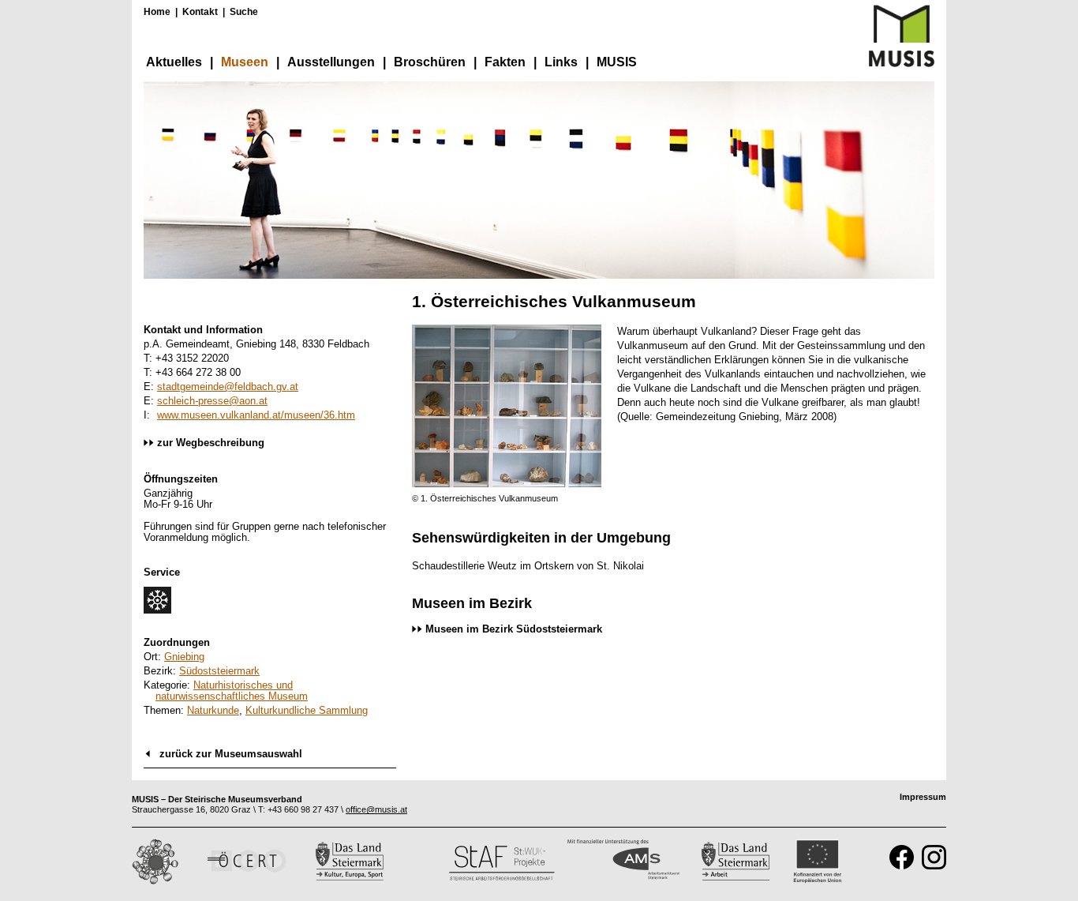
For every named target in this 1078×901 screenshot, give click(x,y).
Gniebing (184, 657)
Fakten (505, 62)
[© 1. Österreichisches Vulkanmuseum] (506, 484)
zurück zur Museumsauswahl (230, 754)
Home (157, 11)
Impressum (923, 797)
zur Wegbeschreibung (210, 443)
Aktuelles (174, 62)
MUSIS (617, 62)
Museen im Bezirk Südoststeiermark (513, 629)
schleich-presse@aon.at (212, 401)
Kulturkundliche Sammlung (306, 710)
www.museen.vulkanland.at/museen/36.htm (256, 415)
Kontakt (200, 11)
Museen (244, 62)
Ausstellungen (331, 62)
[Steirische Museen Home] (901, 63)
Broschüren (430, 62)
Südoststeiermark (219, 671)
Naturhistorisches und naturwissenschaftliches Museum (231, 690)
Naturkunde (213, 710)
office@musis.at (376, 809)
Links (561, 62)
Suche (244, 11)
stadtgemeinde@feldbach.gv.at (227, 386)
